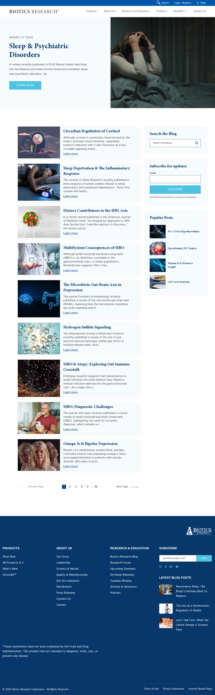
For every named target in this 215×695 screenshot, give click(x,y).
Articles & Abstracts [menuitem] (123, 586)
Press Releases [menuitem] (65, 592)
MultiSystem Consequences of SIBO (93, 248)
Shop (202, 3)
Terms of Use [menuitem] (151, 689)
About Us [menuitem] (109, 11)
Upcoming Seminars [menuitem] (123, 568)
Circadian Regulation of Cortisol (91, 131)
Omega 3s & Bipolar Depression (90, 444)
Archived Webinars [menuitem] (122, 574)
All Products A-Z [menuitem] (13, 562)
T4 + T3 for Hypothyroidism (183, 231)
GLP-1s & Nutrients (179, 282)
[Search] (197, 143)
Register (186, 3)
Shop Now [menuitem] (9, 556)
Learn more (70, 153)
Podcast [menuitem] (160, 11)
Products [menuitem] (91, 11)
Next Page (122, 487)
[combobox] (175, 143)
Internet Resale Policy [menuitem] (200, 689)
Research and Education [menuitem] (135, 11)
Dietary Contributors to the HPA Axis (95, 211)
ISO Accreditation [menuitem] (67, 581)
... (92, 486)
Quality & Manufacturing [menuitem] (72, 574)
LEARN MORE (25, 85)
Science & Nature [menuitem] (67, 568)
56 (95, 487)
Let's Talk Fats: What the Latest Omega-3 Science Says (192, 625)
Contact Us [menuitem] (199, 11)
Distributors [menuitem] (64, 586)
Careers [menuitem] (61, 605)
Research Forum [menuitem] (120, 562)
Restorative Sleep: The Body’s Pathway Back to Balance (191, 591)
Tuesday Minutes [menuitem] (121, 581)
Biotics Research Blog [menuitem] (124, 556)
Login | (178, 3)
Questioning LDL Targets (182, 248)
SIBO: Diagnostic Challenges (88, 407)
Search (164, 3)
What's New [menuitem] (10, 568)
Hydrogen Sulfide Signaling (87, 328)
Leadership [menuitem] (63, 562)
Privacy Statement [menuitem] (173, 689)
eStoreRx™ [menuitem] (179, 11)
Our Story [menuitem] (62, 556)
